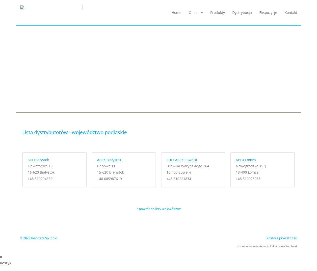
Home (176, 12)
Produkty (217, 12)
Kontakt (291, 12)
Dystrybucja (242, 12)
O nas (193, 12)
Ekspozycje (268, 12)
